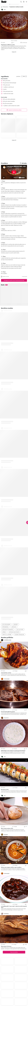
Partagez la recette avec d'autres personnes (14, 280)
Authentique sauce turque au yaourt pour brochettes (13, 750)
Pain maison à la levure (6, 946)
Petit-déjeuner (6, 624)
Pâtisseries (5, 6)
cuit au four (20, 629)
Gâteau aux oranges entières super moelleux (11, 867)
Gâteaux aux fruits (14, 632)
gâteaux (14, 626)
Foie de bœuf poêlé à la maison (8, 711)
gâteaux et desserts (7, 629)
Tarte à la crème (6, 634)
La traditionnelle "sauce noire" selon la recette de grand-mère (14, 907)
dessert (16, 624)
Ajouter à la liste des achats (14, 110)
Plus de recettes (14, 952)
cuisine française (19, 634)
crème (4, 632)
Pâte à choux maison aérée (7, 828)
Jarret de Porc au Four (6, 672)
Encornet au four (5, 789)
